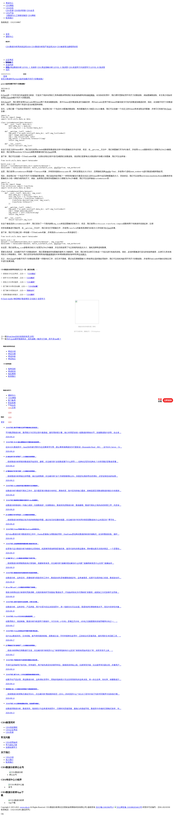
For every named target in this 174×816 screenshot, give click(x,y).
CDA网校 (10, 5)
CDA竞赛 (10, 10)
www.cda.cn (24, 807)
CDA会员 (30, 10)
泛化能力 (82, 254)
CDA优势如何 (11, 742)
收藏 (3, 91)
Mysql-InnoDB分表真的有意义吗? (20, 336)
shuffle (57, 167)
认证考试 (9, 60)
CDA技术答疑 (20, 10)
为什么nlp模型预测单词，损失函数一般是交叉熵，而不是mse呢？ (34, 339)
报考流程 (12, 369)
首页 (7, 34)
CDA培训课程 (11, 727)
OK (2, 814)
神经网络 (90, 95)
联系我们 (9, 18)
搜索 (24, 74)
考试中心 (9, 3)
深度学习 (26, 95)
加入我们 (9, 760)
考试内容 (12, 356)
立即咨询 (168, 400)
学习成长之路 (11, 745)
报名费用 (12, 374)
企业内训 (9, 65)
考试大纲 (12, 354)
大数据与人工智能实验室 (16, 15)
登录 (5, 76)
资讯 (7, 67)
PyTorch (4, 95)
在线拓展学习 (11, 747)
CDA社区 (10, 8)
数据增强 (50, 254)
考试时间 (12, 371)
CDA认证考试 (11, 730)
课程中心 (9, 37)
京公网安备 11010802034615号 (129, 807)
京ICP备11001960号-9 (105, 807)
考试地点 (12, 359)
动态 (7, 70)
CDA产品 (10, 13)
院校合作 (9, 62)
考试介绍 (12, 351)
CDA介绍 (10, 757)
